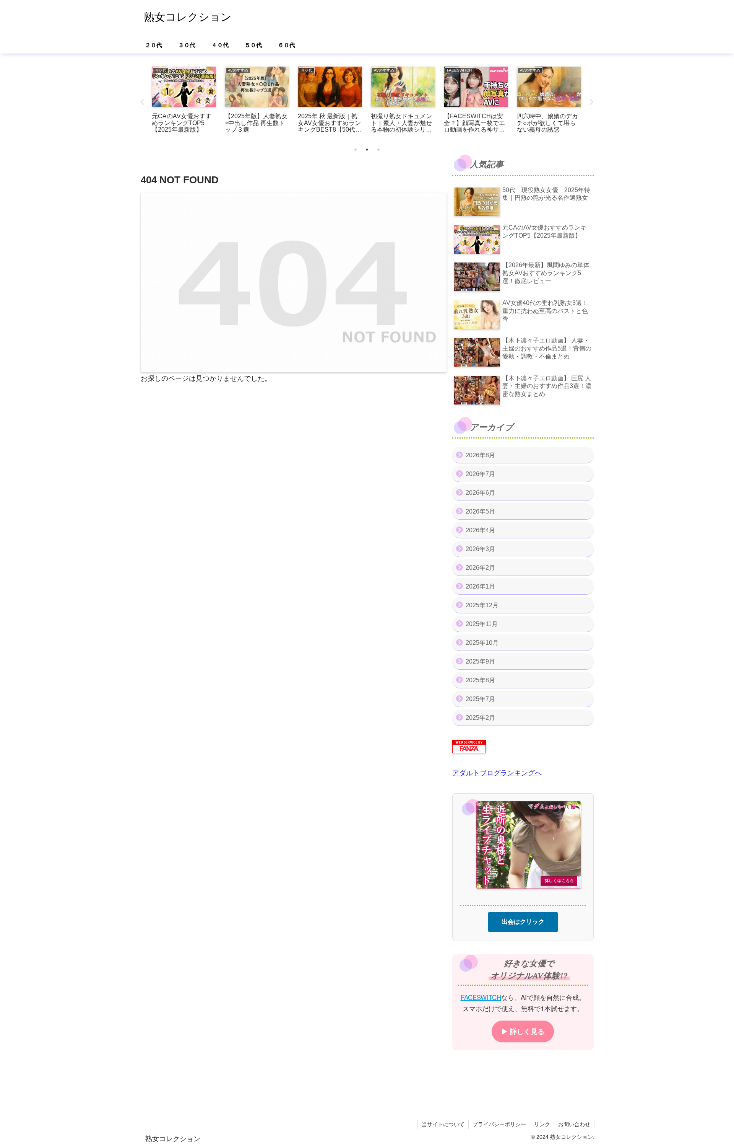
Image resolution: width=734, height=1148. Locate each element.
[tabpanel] (184, 100)
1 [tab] (355, 149)
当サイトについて (443, 1124)
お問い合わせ (574, 1124)
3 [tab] (378, 149)
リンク (542, 1124)
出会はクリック (523, 921)
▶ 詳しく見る (522, 1031)
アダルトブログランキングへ (497, 773)
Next (592, 102)
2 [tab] (367, 149)
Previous (142, 102)
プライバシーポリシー (499, 1124)
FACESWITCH (481, 996)
